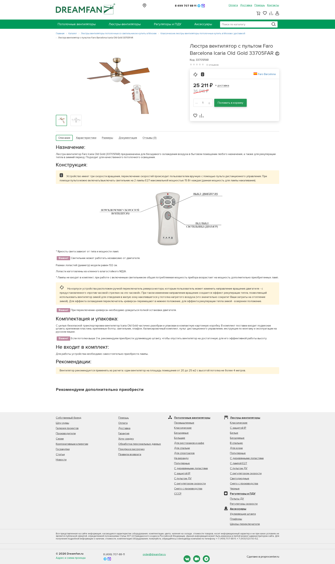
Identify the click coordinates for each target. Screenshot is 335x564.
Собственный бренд (68, 418)
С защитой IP (182, 473)
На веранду (181, 458)
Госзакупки (63, 449)
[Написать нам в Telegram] (199, 6)
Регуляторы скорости (244, 504)
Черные (235, 488)
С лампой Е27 (238, 463)
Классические (183, 428)
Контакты (273, 5)
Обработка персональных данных (139, 444)
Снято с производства (188, 488)
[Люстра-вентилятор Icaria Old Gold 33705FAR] (118, 82)
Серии (60, 438)
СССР (177, 493)
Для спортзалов (184, 453)
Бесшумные (181, 433)
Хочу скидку (126, 438)
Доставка (246, 5)
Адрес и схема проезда (70, 558)
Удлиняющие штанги (243, 514)
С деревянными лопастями (191, 468)
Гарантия (123, 433)
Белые (234, 433)
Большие (179, 438)
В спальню (236, 443)
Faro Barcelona (267, 74)
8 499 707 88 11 (185, 6)
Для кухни (236, 448)
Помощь (259, 5)
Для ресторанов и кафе (189, 443)
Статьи (60, 454)
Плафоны (236, 519)
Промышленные (184, 423)
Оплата (233, 5)
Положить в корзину (230, 103)
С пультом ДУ (183, 478)
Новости (61, 459)
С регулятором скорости (190, 483)
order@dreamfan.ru (154, 554)
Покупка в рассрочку (131, 449)
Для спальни (182, 448)
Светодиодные (239, 478)
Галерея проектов (67, 428)
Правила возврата (129, 454)
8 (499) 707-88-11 (114, 554)
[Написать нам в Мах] (203, 6)
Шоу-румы (62, 423)
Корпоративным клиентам (72, 444)
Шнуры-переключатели (245, 524)
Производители (66, 433)
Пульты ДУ (237, 498)
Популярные (182, 463)
